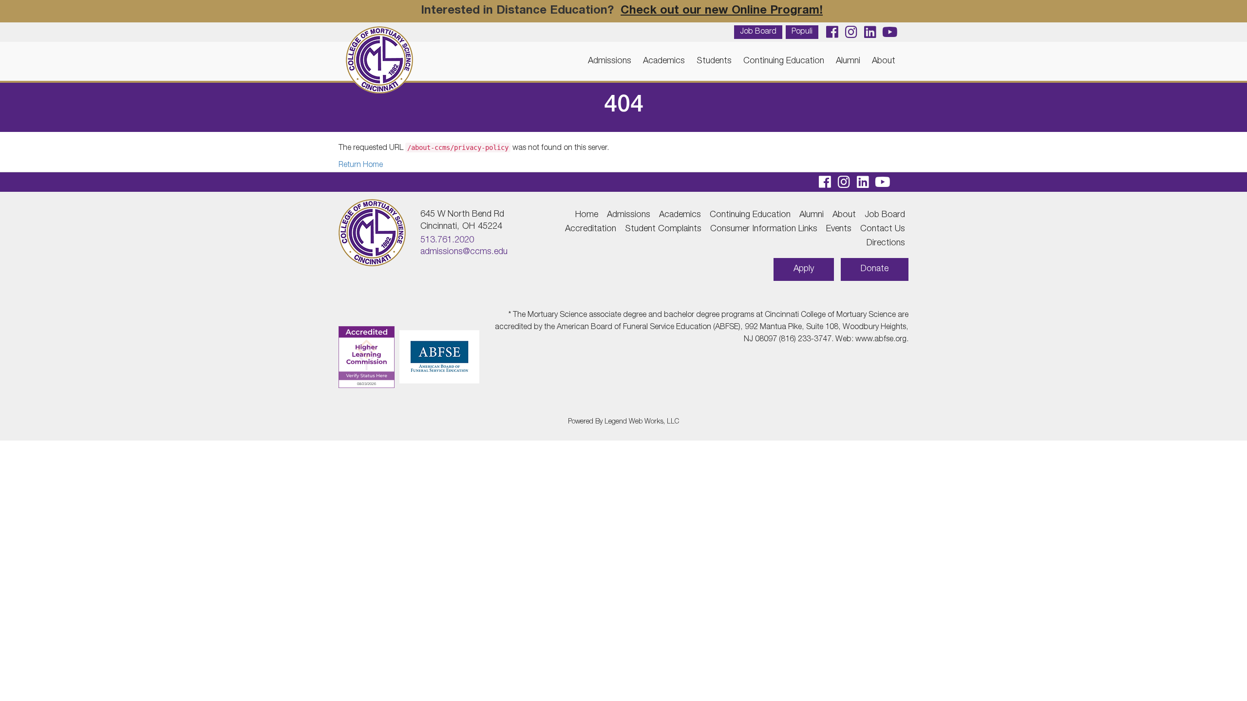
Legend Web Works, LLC (642, 422)
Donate (874, 269)
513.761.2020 (447, 240)
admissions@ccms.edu (464, 252)
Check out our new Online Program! (722, 11)
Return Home (361, 165)
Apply (804, 269)
